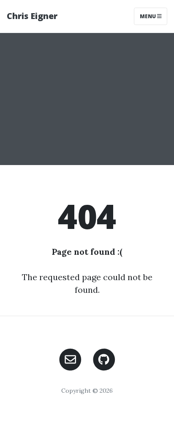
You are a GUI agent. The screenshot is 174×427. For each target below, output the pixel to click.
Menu (148, 16)
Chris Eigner (32, 16)
